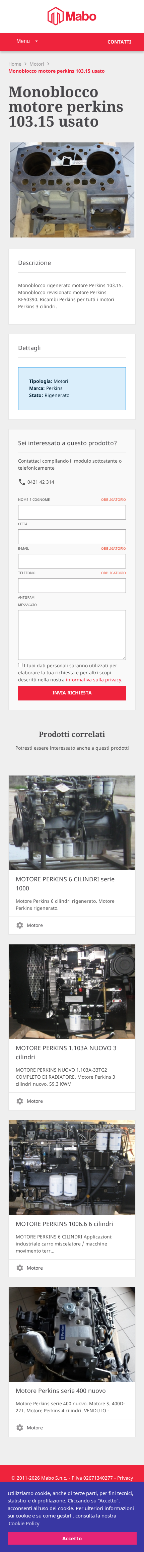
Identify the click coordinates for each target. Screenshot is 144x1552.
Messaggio (27, 605)
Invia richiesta (72, 692)
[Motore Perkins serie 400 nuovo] (72, 1334)
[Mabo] (72, 16)
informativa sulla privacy (93, 679)
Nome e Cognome (72, 499)
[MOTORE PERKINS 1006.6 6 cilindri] (72, 1167)
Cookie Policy (24, 1523)
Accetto (72, 1538)
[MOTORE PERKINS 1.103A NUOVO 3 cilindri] (72, 991)
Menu (23, 41)
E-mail (72, 548)
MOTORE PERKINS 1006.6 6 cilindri (64, 1224)
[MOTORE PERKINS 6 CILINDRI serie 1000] (72, 822)
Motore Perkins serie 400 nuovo (61, 1391)
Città (22, 524)
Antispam (26, 597)
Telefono (72, 573)
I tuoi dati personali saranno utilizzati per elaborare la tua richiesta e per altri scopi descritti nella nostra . (70, 672)
